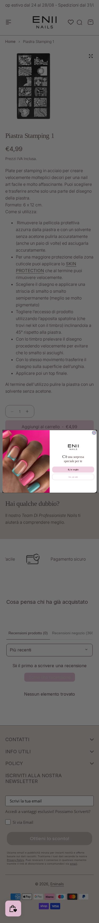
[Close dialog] (94, 432)
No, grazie (73, 477)
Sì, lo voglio (73, 469)
